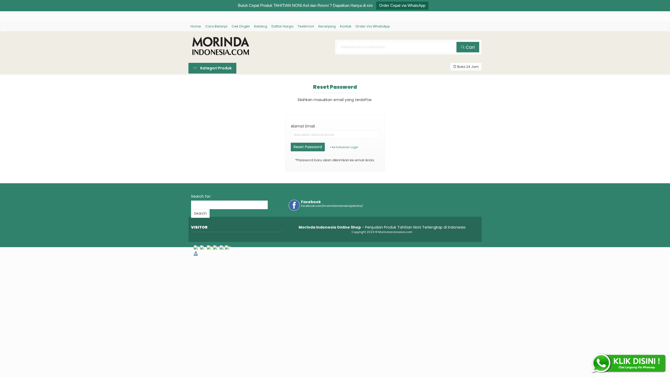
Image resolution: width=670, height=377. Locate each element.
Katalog (260, 26)
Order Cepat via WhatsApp (402, 5)
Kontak (345, 26)
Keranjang (327, 26)
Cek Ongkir (241, 26)
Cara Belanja (216, 26)
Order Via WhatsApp (372, 26)
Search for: (201, 196)
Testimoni (306, 26)
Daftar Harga (282, 26)
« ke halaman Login (344, 147)
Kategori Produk (215, 68)
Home (196, 26)
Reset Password (308, 146)
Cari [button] (470, 47)
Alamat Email (303, 126)
